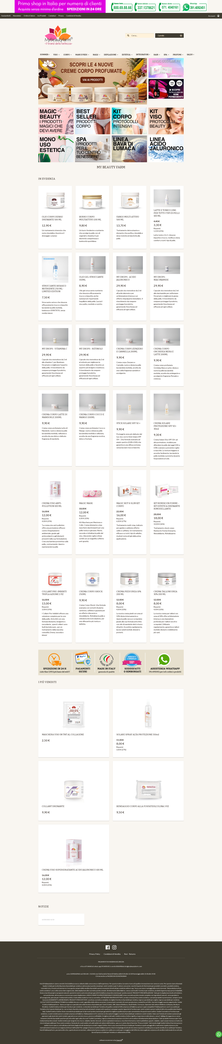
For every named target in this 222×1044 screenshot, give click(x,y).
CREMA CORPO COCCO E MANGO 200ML (91, 416)
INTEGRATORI (142, 54)
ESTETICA (126, 55)
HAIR (156, 55)
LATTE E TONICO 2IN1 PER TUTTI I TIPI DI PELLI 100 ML (167, 213)
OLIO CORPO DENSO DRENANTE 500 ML (52, 218)
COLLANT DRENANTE (53, 806)
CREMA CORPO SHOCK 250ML (91, 593)
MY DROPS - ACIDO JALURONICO (126, 278)
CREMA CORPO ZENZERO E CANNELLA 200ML (129, 350)
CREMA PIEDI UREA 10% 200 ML (128, 593)
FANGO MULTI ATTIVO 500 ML (127, 218)
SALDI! (190, 54)
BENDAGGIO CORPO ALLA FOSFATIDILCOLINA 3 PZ (142, 806)
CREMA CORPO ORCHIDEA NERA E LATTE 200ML (164, 351)
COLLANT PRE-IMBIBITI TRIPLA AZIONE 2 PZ (54, 593)
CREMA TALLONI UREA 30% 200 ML (165, 593)
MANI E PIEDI (81, 55)
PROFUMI (177, 55)
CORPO (66, 55)
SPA (166, 55)
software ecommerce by (111, 1040)
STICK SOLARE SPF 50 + (128, 423)
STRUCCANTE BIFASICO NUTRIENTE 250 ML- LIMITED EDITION (54, 289)
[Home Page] (57, 44)
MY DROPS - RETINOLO (91, 348)
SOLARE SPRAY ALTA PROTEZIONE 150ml (137, 734)
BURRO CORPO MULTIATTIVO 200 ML (90, 218)
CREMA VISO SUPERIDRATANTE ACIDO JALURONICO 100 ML (72, 869)
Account (211, 16)
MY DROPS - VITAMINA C (54, 348)
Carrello (161, 35)
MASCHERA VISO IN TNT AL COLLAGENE (63, 734)
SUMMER (44, 54)
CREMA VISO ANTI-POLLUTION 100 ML (52, 504)
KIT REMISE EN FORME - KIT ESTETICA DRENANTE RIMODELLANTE (167, 506)
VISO (55, 55)
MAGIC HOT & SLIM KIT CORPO (128, 504)
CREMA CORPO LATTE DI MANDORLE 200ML (54, 416)
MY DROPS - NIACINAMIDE (161, 278)
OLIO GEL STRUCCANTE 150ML (91, 278)
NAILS (96, 55)
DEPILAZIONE (110, 55)
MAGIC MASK (86, 503)
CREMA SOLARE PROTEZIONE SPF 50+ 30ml (165, 426)
